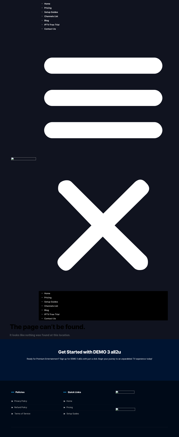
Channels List (51, 16)
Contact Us (50, 29)
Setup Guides (51, 12)
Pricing (47, 8)
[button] (103, 161)
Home (47, 3)
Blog (46, 20)
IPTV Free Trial (51, 24)
